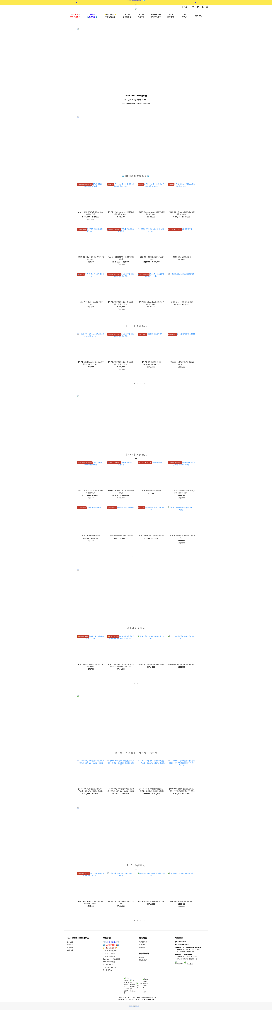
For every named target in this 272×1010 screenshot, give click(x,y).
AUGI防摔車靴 (170, 15)
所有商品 (198, 16)
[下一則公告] (195, 2)
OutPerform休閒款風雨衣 (156, 15)
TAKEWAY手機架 (185, 15)
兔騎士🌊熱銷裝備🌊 (92, 15)
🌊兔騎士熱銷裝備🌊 (111, 945)
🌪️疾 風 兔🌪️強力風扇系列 (75, 15)
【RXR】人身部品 (141, 15)
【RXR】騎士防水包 (127, 15)
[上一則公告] (76, 2)
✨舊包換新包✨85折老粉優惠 (110, 15)
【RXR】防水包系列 (110, 951)
